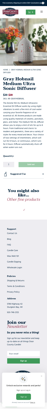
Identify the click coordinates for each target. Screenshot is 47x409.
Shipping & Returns (15, 281)
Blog (9, 239)
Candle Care (12, 250)
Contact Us (12, 233)
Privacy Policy (13, 292)
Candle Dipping (14, 262)
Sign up (23, 361)
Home (5, 70)
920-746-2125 (13, 312)
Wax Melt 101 (13, 256)
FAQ (9, 245)
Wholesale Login (14, 268)
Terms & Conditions (16, 286)
